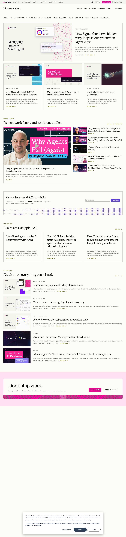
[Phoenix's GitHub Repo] (92, 2)
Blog (85, 8)
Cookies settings (66, 529)
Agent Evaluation (91, 17)
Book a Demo (118, 2)
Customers (101, 8)
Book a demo (110, 390)
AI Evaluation (47, 17)
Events (109, 8)
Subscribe (115, 200)
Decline (94, 529)
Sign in (97, 2)
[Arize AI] (7, 2)
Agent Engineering (60, 17)
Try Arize (106, 2)
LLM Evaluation (105, 17)
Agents (70, 17)
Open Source (79, 17)
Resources (92, 8)
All (11, 17)
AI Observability (21, 17)
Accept (80, 529)
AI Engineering (34, 17)
